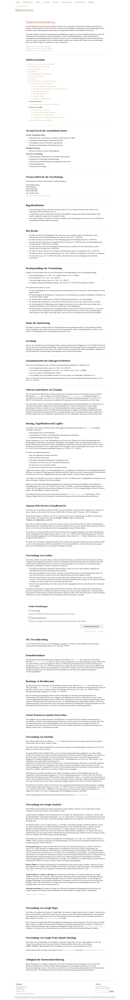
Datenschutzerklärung (76, 396)
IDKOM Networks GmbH (77, 494)
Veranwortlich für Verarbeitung (39, 66)
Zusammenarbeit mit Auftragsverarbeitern (42, 81)
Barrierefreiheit (47, 998)
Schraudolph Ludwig (22, 6)
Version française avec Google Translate (39, 48)
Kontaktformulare (38, 96)
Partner (61, 998)
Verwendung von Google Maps (43, 115)
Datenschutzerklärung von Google (94, 950)
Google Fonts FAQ (69, 950)
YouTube (56, 741)
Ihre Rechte (33, 71)
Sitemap (53, 998)
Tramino (37, 396)
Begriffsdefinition (35, 69)
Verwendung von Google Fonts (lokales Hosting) (48, 117)
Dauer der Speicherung (36, 76)
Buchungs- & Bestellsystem (42, 98)
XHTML (96, 998)
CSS (101, 998)
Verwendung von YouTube (41, 110)
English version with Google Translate (38, 46)
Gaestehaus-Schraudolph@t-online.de (38, 196)
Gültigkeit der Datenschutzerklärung (41, 120)
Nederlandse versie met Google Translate (39, 50)
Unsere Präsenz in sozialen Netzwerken (45, 104)
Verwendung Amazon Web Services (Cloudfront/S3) (50, 89)
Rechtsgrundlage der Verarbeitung (40, 74)
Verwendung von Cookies (41, 91)
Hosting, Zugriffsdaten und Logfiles (44, 86)
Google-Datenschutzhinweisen (93, 926)
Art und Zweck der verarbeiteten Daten (42, 64)
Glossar (57, 998)
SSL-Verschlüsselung (40, 94)
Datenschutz (40, 998)
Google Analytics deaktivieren (35, 894)
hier (80, 536)
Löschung (32, 79)
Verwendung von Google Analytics (44, 112)
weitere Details (71, 614)
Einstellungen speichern (91, 626)
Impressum (100, 631)
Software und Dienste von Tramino (40, 83)
